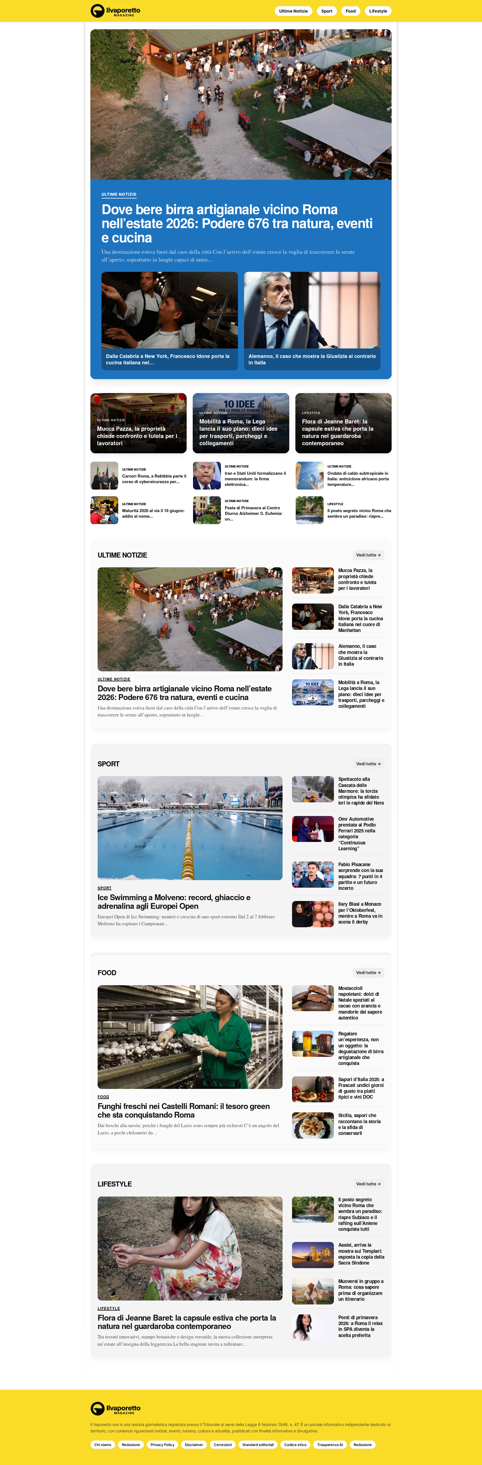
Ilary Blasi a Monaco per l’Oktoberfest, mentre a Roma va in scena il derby (360, 913)
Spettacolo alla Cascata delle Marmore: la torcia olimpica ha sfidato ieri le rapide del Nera (361, 791)
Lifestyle (378, 11)
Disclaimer (194, 1444)
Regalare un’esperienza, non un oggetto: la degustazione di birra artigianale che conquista (361, 1049)
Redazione (131, 1444)
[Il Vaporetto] (115, 10)
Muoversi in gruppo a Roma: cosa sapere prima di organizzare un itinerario (361, 1290)
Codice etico (295, 1444)
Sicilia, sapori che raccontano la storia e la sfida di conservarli (359, 1124)
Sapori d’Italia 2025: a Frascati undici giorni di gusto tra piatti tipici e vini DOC (361, 1088)
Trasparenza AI (330, 1444)
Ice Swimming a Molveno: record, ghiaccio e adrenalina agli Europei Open (174, 901)
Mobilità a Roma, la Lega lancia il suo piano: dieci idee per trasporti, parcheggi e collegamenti (361, 694)
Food (351, 11)
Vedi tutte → (368, 555)
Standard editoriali (258, 1444)
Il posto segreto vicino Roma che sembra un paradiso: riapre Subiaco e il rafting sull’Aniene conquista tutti (360, 1214)
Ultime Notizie (293, 11)
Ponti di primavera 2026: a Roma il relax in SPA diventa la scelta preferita (360, 1326)
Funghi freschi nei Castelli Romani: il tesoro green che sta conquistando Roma (184, 1110)
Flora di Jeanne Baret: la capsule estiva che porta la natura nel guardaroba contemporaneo (187, 1322)
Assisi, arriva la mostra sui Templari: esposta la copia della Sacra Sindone (361, 1254)
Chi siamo (102, 1444)
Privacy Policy (162, 1444)
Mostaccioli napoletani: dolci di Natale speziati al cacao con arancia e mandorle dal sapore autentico (360, 1003)
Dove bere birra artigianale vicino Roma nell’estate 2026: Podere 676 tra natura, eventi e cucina (237, 222)
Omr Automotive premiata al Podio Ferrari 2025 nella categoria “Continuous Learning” (357, 834)
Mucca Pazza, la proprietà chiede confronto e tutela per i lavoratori (357, 579)
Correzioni (223, 1444)
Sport (326, 11)
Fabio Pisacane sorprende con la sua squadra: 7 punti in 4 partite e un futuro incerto (360, 876)
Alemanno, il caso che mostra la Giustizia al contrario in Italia (360, 655)
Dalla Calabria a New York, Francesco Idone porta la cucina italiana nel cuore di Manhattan (360, 618)
